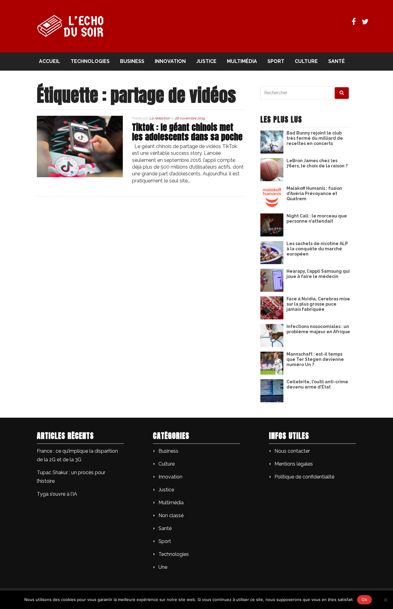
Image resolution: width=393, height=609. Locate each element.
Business (132, 61)
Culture (306, 61)
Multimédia (242, 61)
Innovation (170, 61)
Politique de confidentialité (304, 477)
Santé (336, 61)
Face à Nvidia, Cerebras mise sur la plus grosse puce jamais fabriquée (318, 304)
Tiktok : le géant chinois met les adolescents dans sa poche (187, 132)
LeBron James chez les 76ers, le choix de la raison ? (317, 163)
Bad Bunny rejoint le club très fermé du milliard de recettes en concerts (314, 138)
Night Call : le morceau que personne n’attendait (316, 218)
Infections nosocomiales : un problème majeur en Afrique (318, 329)
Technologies (90, 61)
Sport (275, 61)
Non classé (171, 515)
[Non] (385, 600)
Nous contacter (292, 451)
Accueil (49, 61)
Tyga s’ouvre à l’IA (57, 494)
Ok (364, 599)
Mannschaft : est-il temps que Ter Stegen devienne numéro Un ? (315, 359)
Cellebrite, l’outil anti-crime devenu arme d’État (317, 384)
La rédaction (160, 118)
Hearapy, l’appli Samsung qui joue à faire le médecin (318, 274)
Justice (206, 61)
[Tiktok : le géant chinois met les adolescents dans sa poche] (80, 175)
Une (162, 567)
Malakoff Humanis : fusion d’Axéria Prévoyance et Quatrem (314, 193)
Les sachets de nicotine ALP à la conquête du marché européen (317, 248)
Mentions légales (293, 464)
